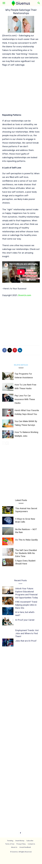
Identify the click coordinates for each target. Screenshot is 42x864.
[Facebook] (4, 350)
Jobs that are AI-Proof (25, 640)
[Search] (39, 3)
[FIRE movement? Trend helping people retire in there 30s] (7, 601)
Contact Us (31, 844)
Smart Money (19, 841)
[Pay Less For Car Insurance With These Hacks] (7, 398)
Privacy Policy (21, 844)
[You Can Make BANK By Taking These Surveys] (7, 423)
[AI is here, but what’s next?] (7, 611)
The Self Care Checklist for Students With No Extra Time (26, 553)
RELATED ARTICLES (21, 365)
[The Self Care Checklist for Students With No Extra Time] (7, 552)
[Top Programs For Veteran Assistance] (7, 376)
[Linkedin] (20, 350)
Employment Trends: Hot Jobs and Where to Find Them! (27, 633)
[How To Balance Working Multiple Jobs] (7, 434)
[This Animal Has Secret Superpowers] (7, 510)
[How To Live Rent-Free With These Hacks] (7, 387)
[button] (3, 3)
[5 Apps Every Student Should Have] (7, 562)
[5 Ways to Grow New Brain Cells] (7, 520)
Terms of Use (9, 844)
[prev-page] (3, 443)
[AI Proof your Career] (7, 622)
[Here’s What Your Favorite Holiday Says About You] (7, 412)
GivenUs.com (24, 295)
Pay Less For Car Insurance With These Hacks (25, 399)
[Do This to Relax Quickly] (7, 541)
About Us (14, 847)
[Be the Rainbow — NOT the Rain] (7, 531)
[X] (9, 350)
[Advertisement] (21, 91)
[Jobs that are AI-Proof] (7, 642)
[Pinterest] (15, 350)
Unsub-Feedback (25, 847)
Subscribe (29, 841)
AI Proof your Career (25, 620)
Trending (10, 841)
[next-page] (7, 443)
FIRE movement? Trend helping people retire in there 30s (26, 605)
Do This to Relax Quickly (26, 539)
